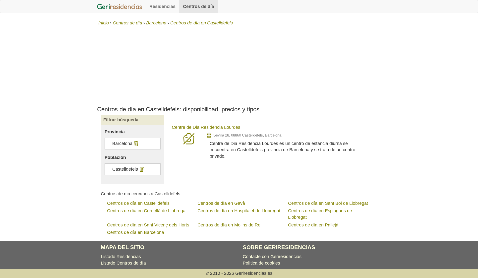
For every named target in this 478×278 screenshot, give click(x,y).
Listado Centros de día (123, 263)
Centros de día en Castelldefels (138, 203)
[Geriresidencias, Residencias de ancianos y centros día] (119, 6)
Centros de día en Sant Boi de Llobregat (328, 203)
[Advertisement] (239, 64)
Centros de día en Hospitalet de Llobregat (238, 210)
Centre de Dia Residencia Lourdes (206, 127)
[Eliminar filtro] (135, 143)
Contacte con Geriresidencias (272, 256)
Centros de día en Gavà (221, 203)
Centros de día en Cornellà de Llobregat (147, 210)
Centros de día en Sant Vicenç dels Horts (148, 224)
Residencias (162, 6)
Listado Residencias (121, 256)
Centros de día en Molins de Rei (229, 224)
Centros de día (198, 6)
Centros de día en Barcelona (135, 232)
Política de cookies (261, 263)
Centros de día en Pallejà (313, 224)
